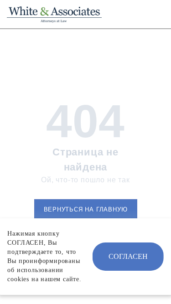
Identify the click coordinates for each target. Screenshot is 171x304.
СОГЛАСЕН (128, 256)
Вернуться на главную (86, 209)
